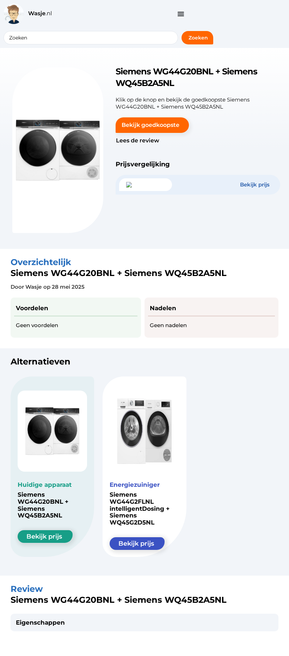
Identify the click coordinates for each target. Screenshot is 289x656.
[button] (152, 125)
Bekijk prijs (44, 536)
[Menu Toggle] (180, 13)
